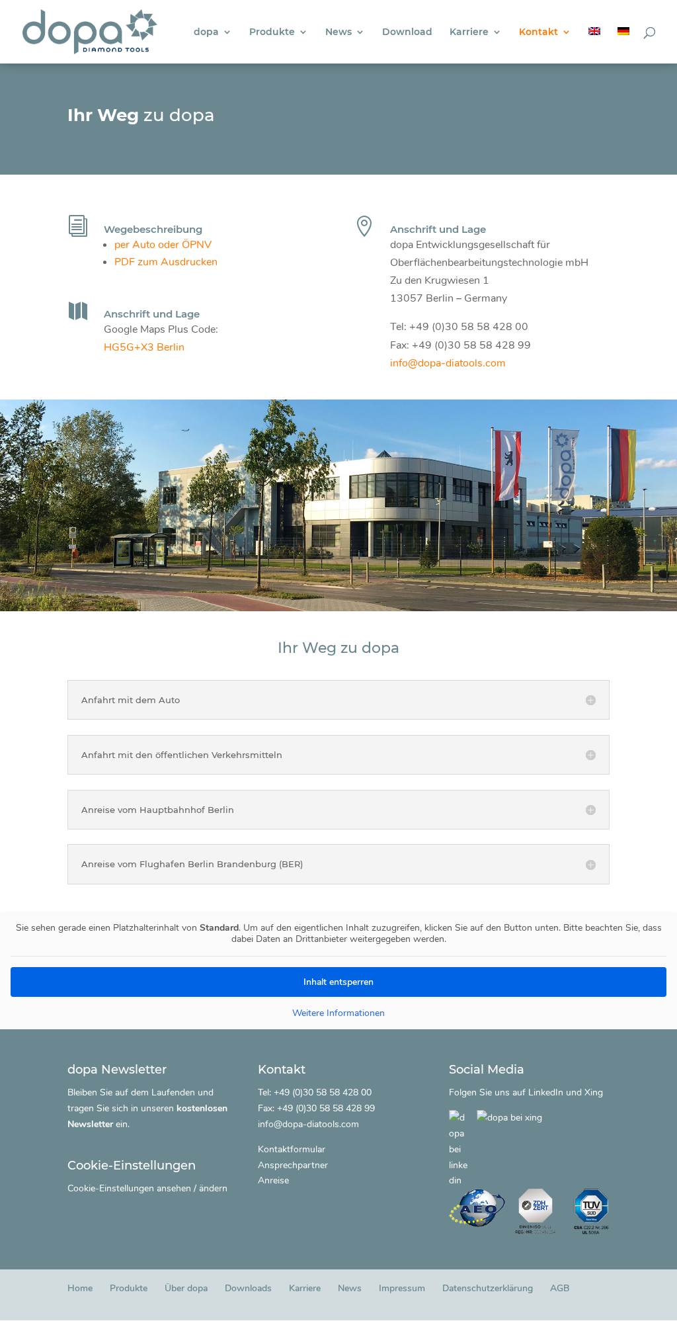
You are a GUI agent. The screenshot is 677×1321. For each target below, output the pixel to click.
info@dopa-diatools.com (448, 363)
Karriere (469, 32)
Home (80, 1288)
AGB (559, 1288)
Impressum (402, 1288)
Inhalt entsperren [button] (338, 982)
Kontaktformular (291, 1149)
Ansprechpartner (293, 1165)
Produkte (272, 32)
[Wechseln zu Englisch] (594, 45)
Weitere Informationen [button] (338, 1013)
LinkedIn (545, 1092)
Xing (593, 1092)
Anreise (273, 1180)
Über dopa (186, 1288)
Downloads (248, 1288)
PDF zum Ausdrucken (166, 262)
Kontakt (538, 32)
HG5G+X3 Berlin (144, 347)
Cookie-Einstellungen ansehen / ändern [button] (147, 1188)
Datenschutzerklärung (487, 1288)
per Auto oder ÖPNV (163, 244)
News (338, 32)
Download (407, 32)
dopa (206, 32)
